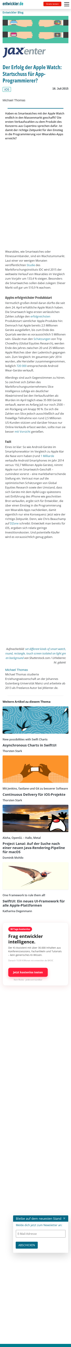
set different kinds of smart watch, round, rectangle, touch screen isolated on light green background (35, 653)
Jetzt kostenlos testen (28, 972)
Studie (31, 265)
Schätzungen (42, 339)
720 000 (22, 366)
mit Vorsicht (23, 431)
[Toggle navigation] (14, 4)
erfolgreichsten (40, 316)
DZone (14, 523)
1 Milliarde (47, 456)
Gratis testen (52, 3)
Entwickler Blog (13, 12)
